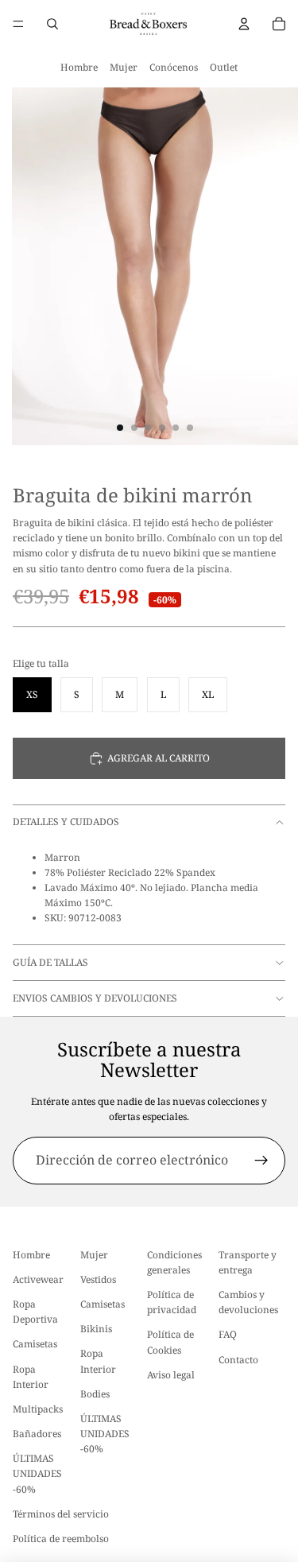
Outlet (224, 67)
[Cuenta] (243, 23)
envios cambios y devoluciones (95, 998)
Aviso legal (171, 1375)
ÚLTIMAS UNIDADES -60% (37, 1473)
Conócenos (173, 67)
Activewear (38, 1279)
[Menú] (18, 24)
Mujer (123, 67)
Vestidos (98, 1279)
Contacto (238, 1359)
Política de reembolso (61, 1538)
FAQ (228, 1334)
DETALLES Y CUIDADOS (66, 821)
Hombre (79, 67)
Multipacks (38, 1409)
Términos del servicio (61, 1514)
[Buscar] (52, 23)
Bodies (95, 1394)
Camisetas (35, 1344)
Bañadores (37, 1433)
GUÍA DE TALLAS (50, 962)
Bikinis (96, 1328)
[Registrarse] (261, 1160)
